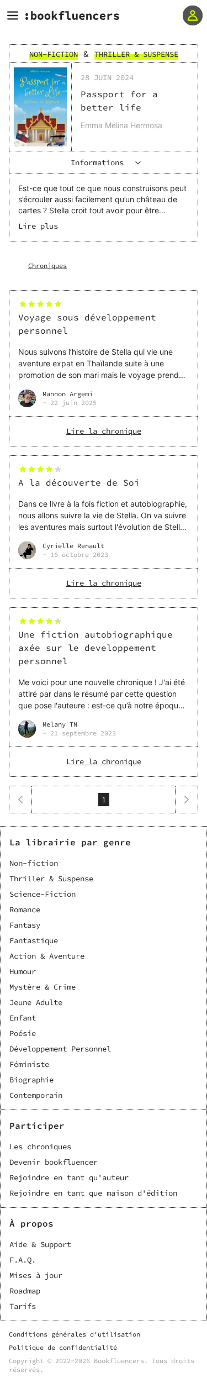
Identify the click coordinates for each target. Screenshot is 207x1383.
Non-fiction (33, 863)
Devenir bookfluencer (53, 1162)
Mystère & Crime (42, 987)
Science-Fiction (42, 894)
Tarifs (22, 1306)
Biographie (31, 1080)
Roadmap (24, 1291)
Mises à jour (35, 1275)
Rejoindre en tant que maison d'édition (93, 1193)
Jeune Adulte (35, 1002)
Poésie (22, 1033)
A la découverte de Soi (79, 482)
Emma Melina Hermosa (121, 125)
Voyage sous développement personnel (87, 324)
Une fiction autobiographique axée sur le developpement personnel (95, 647)
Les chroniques (40, 1146)
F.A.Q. (22, 1260)
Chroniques (47, 265)
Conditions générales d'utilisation (74, 1334)
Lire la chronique (103, 431)
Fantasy (24, 925)
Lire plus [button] (38, 226)
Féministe (29, 1064)
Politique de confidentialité (63, 1347)
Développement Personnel (60, 1049)
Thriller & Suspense (51, 879)
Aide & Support (40, 1244)
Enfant (22, 1018)
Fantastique (33, 940)
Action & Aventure (46, 956)
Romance (24, 909)
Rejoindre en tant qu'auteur (69, 1177)
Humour (22, 971)
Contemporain (35, 1095)
